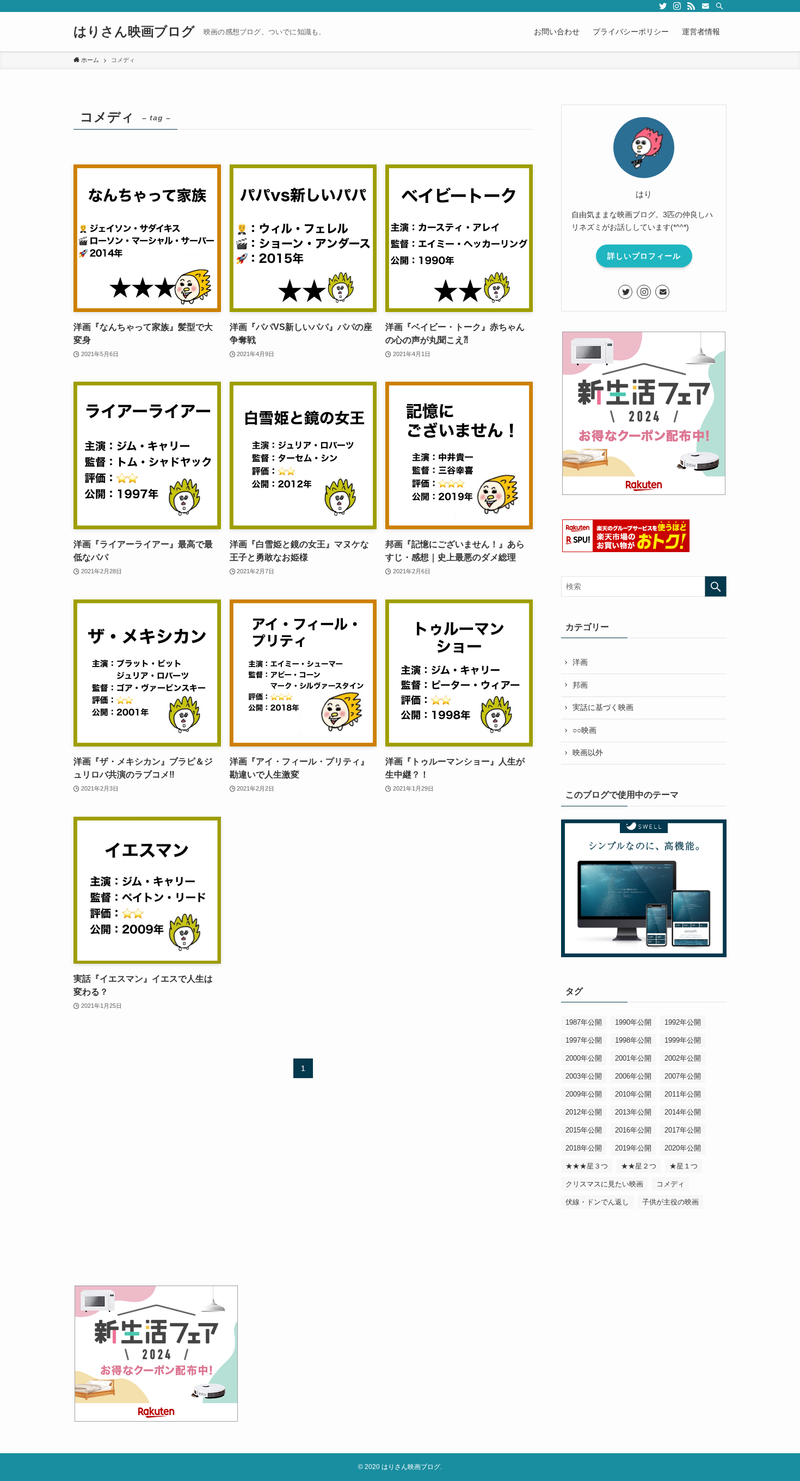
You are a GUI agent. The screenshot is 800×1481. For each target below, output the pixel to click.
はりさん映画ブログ (134, 31)
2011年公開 (682, 1094)
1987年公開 (583, 1022)
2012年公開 (583, 1112)
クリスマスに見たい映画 (604, 1184)
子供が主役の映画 (670, 1202)
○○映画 (584, 730)
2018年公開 (583, 1148)
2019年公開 (633, 1148)
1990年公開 (633, 1022)
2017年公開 (682, 1130)
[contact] (705, 6)
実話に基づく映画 (603, 707)
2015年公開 (583, 1130)
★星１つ (683, 1166)
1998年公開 (633, 1040)
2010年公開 (633, 1094)
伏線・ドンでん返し (597, 1202)
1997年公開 (583, 1040)
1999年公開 (682, 1040)
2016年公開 (633, 1130)
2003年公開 (583, 1076)
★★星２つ (638, 1166)
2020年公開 (682, 1148)
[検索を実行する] (716, 586)
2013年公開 (633, 1112)
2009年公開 (583, 1094)
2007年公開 (682, 1076)
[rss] (691, 6)
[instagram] (677, 6)
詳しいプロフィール (644, 256)
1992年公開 (682, 1022)
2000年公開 (583, 1058)
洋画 (580, 662)
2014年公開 (682, 1112)
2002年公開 (682, 1058)
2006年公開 (633, 1076)
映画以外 (588, 752)
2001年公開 (633, 1058)
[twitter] (663, 6)
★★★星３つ (586, 1166)
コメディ (670, 1184)
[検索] (719, 6)
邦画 (580, 685)
